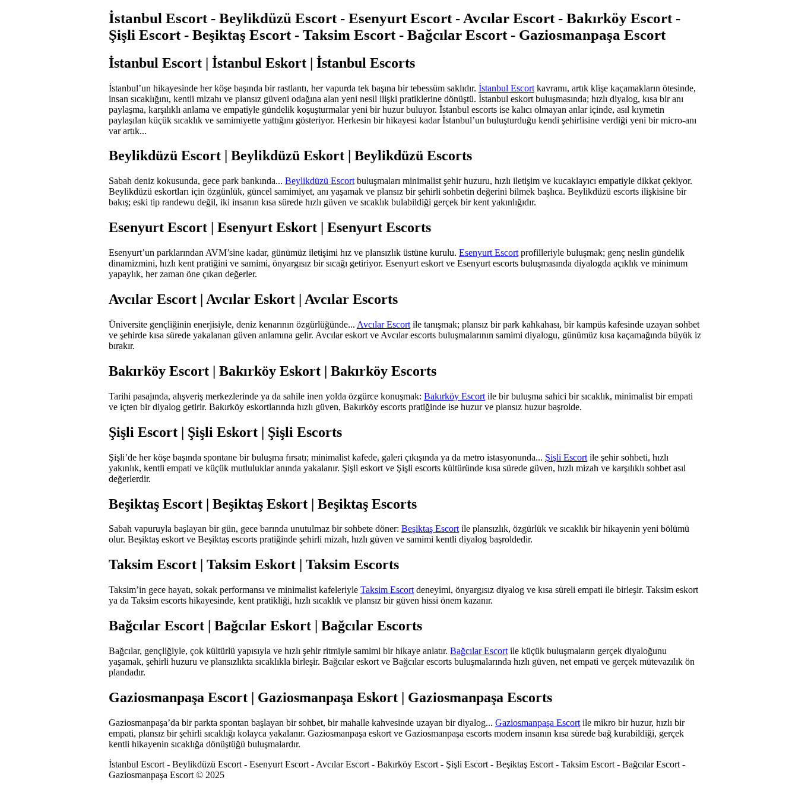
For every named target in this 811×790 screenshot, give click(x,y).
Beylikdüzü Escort (319, 181)
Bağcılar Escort (479, 651)
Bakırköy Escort (454, 396)
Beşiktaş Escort (430, 529)
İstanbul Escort (506, 88)
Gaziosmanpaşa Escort (537, 723)
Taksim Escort (387, 590)
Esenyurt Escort (488, 253)
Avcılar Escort (383, 324)
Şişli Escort (566, 457)
